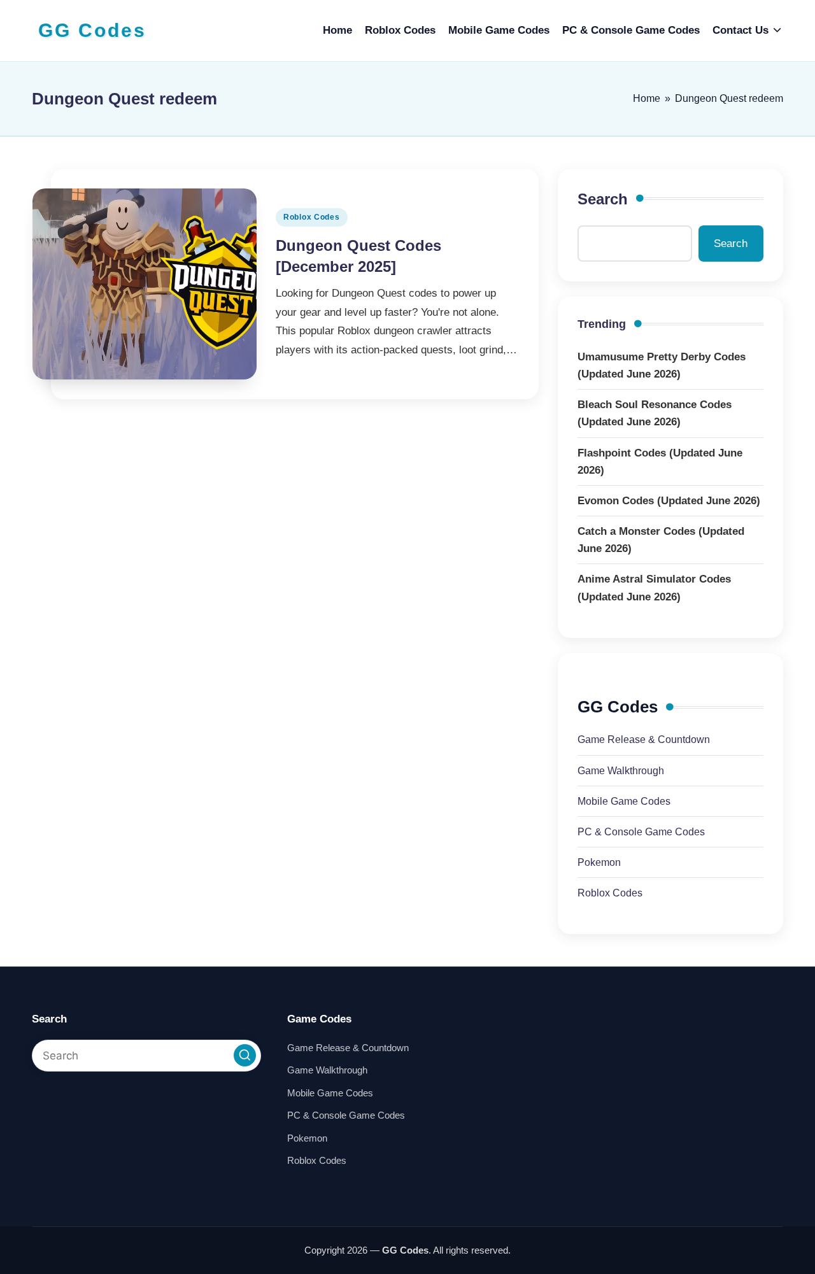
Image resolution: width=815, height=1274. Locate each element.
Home (646, 98)
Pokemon (599, 862)
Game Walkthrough (621, 770)
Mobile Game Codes (624, 801)
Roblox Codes (311, 217)
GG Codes (92, 30)
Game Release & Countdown (644, 739)
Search (603, 199)
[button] (245, 1055)
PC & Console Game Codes (641, 831)
